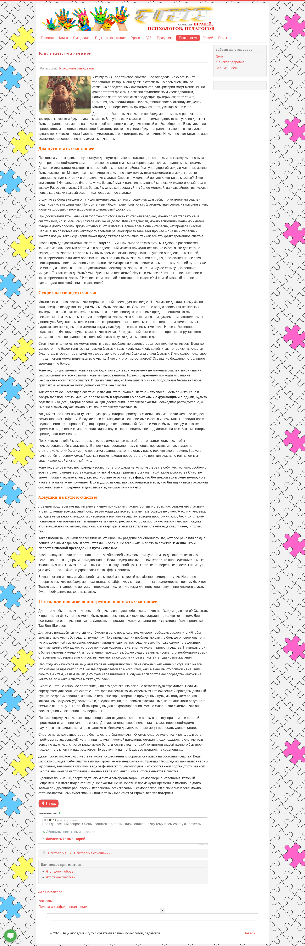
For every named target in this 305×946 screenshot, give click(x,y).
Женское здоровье (230, 62)
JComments (203, 845)
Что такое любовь (59, 871)
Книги (63, 38)
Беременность (227, 68)
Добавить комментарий (65, 839)
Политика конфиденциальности (62, 906)
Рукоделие (81, 38)
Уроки (135, 38)
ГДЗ (148, 38)
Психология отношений (76, 68)
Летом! (208, 38)
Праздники (165, 38)
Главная (47, 38)
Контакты (45, 901)
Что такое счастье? (60, 877)
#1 (46, 820)
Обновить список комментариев (70, 832)
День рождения (50, 891)
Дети (219, 56)
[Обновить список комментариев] (60, 813)
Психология (188, 38)
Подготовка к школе (110, 38)
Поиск (223, 38)
